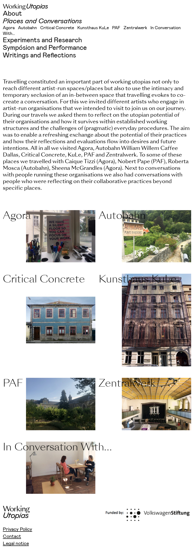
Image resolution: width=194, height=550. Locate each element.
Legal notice (16, 543)
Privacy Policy (17, 529)
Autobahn (27, 28)
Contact (12, 536)
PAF (116, 28)
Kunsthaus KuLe (93, 28)
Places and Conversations (42, 21)
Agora (9, 28)
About (12, 13)
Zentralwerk (135, 28)
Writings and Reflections (39, 55)
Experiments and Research (42, 40)
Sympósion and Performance (45, 48)
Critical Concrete (57, 28)
